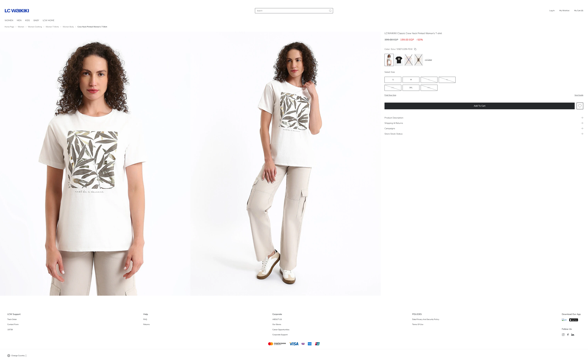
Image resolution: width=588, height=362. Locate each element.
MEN (19, 20)
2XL (393, 87)
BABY (36, 20)
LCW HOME (48, 20)
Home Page (9, 27)
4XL (429, 87)
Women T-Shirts (52, 27)
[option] (389, 60)
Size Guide (579, 95)
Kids (27, 20)
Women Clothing (35, 27)
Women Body (68, 27)
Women (9, 20)
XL (447, 79)
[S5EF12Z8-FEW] (415, 49)
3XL (411, 87)
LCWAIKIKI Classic (394, 33)
